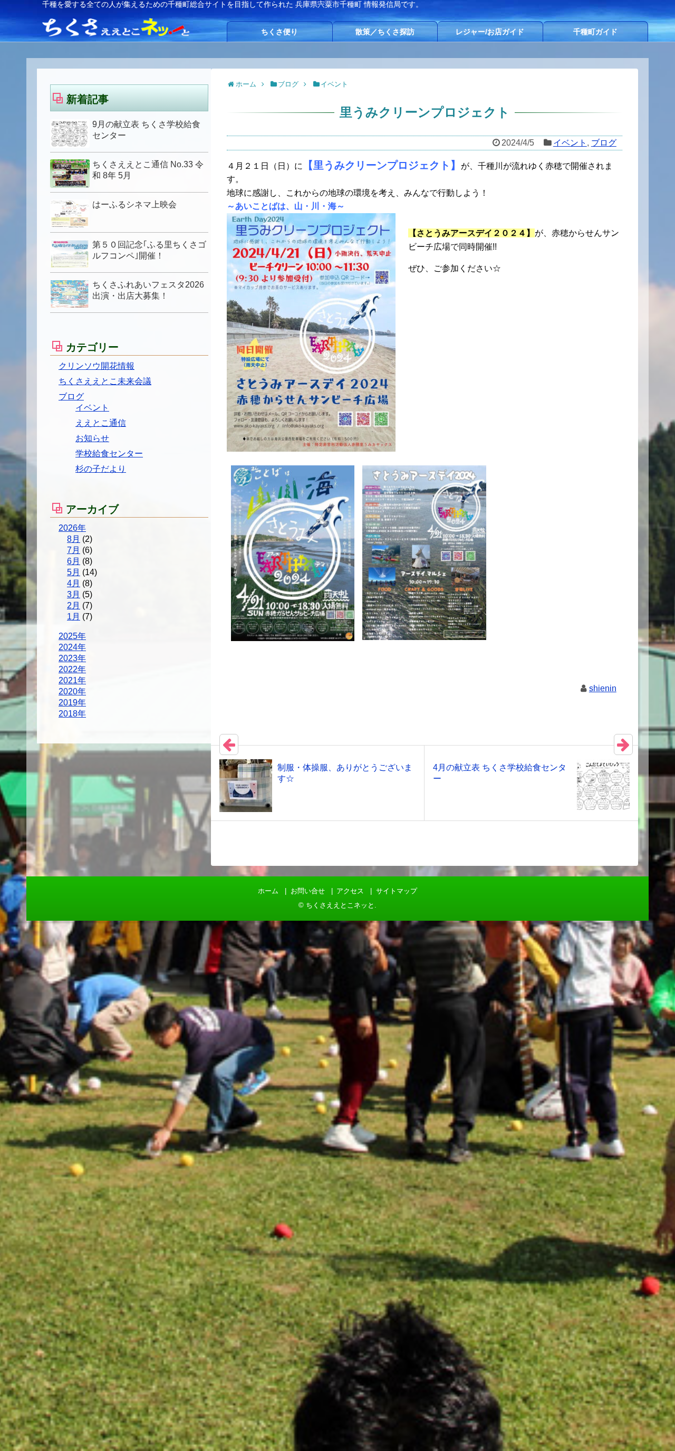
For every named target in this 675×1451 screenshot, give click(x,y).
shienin (602, 688)
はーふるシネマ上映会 (134, 204)
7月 (73, 550)
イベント (570, 142)
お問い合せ (308, 891)
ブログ (603, 142)
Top (650, 1426)
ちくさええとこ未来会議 (105, 381)
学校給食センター (109, 453)
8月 (73, 538)
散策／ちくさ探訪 (384, 31)
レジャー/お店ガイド (490, 31)
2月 (73, 605)
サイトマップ (396, 891)
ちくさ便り (279, 31)
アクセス (350, 891)
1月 (73, 616)
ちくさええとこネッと (340, 905)
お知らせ (92, 438)
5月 (73, 572)
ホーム (268, 891)
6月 (73, 561)
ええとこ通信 (100, 422)
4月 (73, 583)
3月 (73, 594)
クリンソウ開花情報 (96, 365)
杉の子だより (100, 468)
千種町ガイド (595, 31)
